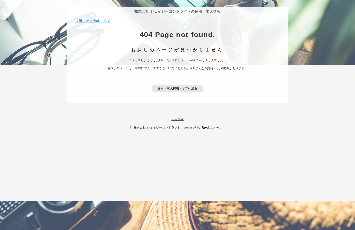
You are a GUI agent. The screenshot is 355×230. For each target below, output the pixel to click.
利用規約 (177, 119)
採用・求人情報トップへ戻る (177, 88)
